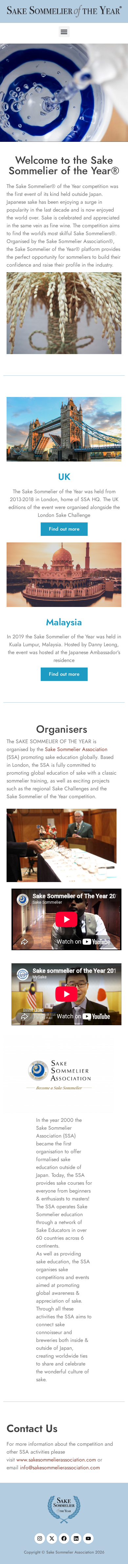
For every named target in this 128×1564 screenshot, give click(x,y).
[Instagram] (39, 1538)
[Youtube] (88, 1538)
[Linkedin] (76, 1538)
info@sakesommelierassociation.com (60, 1467)
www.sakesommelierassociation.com (56, 1459)
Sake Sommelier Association (76, 749)
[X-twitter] (52, 1538)
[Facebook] (64, 1538)
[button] (64, 31)
